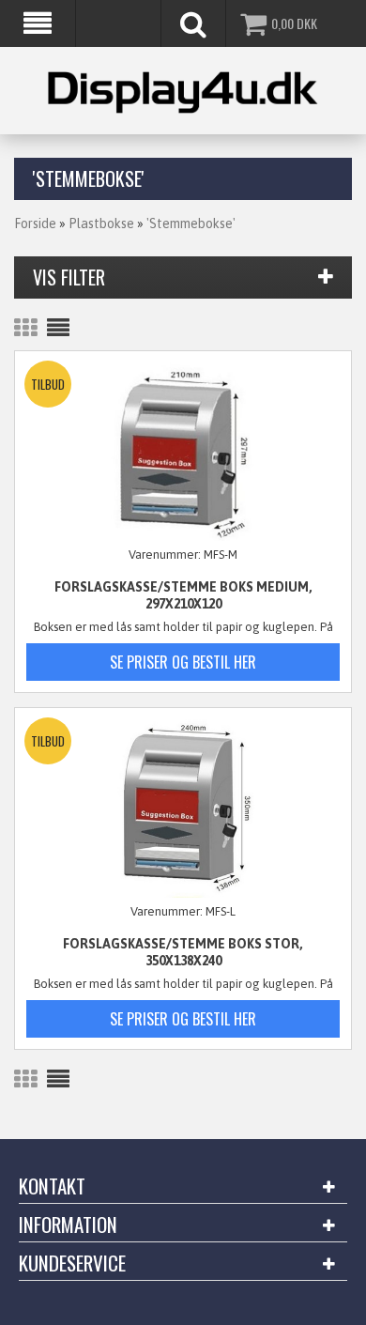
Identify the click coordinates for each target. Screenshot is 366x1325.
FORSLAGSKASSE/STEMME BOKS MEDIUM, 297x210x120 (183, 595)
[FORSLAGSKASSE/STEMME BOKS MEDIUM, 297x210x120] (183, 451)
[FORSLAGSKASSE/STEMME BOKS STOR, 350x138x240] (183, 808)
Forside (35, 223)
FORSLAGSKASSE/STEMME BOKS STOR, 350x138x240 (183, 952)
